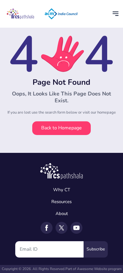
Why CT (61, 190)
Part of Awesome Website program (93, 268)
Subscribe (96, 249)
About (62, 213)
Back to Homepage (61, 128)
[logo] (61, 170)
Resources (61, 202)
